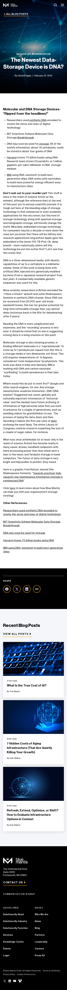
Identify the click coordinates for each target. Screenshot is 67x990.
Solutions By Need (13, 914)
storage (44, 143)
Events (7, 948)
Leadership (41, 941)
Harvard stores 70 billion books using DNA (28, 540)
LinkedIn (9, 981)
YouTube (14, 981)
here (13, 488)
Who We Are (41, 914)
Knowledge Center (13, 941)
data (53, 420)
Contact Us (13, 882)
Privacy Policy (9, 974)
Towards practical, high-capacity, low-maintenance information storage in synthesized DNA (33, 477)
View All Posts (15, 633)
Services (8, 935)
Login (6, 955)
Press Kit (40, 955)
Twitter (4, 981)
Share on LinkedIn (27, 589)
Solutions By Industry (15, 921)
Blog (37, 928)
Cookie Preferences (26, 974)
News (38, 921)
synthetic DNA (38, 120)
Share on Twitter (17, 589)
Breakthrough (25, 137)
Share (37, 589)
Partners (40, 935)
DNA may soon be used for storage (24, 532)
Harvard (12, 157)
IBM (9, 174)
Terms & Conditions (51, 970)
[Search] (55, 5)
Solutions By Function (15, 928)
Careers (39, 948)
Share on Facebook (7, 589)
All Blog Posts (17, 14)
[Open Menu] (63, 5)
